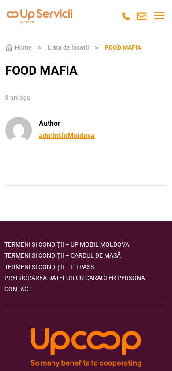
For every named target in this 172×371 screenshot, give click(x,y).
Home (23, 47)
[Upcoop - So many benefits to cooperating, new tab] (86, 348)
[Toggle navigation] (158, 16)
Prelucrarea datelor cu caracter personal (76, 277)
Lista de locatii (68, 47)
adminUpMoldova (67, 135)
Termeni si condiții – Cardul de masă (62, 255)
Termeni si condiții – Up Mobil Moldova (66, 244)
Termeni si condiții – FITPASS (49, 266)
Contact (18, 289)
